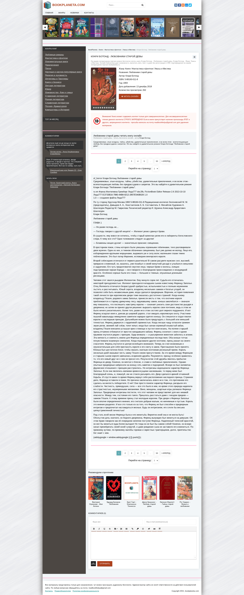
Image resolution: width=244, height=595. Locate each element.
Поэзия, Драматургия (56, 106)
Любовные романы (54, 54)
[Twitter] (190, 5)
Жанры (61, 13)
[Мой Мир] (186, 5)
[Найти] (142, 5)
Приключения (52, 65)
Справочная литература (57, 103)
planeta (68, 5)
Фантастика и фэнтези (142, 69)
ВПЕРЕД (166, 161)
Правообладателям (63, 591)
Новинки (74, 13)
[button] (93, 528)
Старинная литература (56, 96)
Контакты (89, 13)
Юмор (48, 89)
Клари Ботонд (132, 76)
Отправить (105, 564)
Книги (128, 69)
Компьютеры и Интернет (57, 109)
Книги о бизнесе (53, 82)
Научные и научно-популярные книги (63, 72)
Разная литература (54, 99)
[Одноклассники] (183, 5)
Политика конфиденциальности (86, 591)
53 (157, 161)
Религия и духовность (56, 75)
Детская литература (55, 85)
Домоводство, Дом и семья (59, 92)
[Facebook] (179, 5)
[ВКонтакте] (175, 5)
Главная (49, 13)
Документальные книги (56, 61)
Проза (48, 68)
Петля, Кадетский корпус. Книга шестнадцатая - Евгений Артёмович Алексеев (65, 185)
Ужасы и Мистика (163, 69)
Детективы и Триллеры (56, 79)
